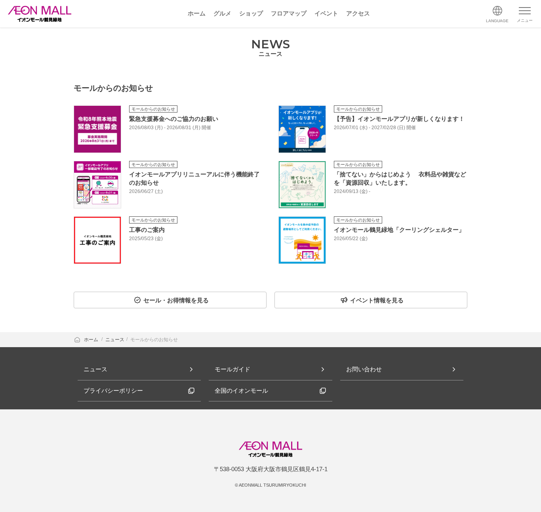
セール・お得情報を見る (176, 300)
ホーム (91, 339)
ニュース (114, 339)
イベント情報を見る (377, 300)
